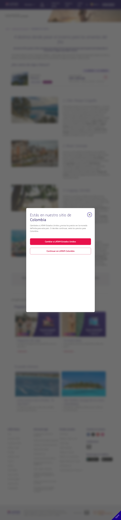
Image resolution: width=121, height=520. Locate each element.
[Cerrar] (89, 214)
